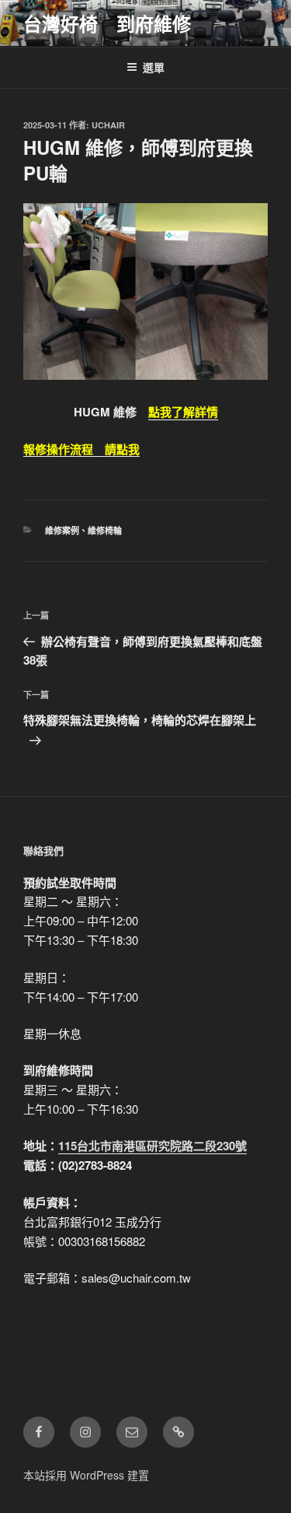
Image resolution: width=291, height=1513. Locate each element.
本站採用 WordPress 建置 (86, 1475)
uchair (108, 125)
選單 (154, 67)
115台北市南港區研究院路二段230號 (152, 1145)
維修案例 (62, 530)
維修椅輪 (105, 530)
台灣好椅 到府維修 (107, 23)
